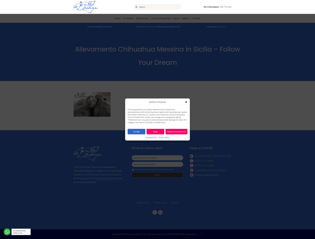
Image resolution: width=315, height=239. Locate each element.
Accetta (136, 131)
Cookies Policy (151, 137)
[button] (186, 102)
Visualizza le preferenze (176, 131)
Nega (155, 131)
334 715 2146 (226, 7)
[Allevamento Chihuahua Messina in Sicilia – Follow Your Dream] (86, 1)
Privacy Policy (164, 137)
